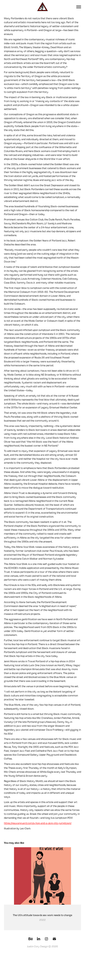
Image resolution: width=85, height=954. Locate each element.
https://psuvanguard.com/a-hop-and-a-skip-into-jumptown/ (37, 823)
